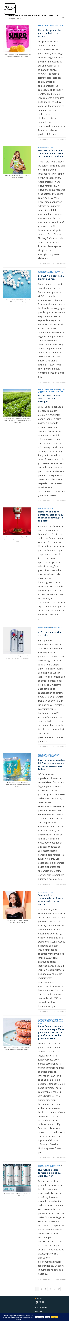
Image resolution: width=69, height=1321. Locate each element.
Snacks (45, 27)
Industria (56, 271)
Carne (56, 390)
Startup (51, 27)
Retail (61, 25)
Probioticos (57, 755)
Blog (39, 147)
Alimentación (42, 271)
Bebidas (47, 25)
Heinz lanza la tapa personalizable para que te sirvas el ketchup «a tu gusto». (51, 516)
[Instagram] (40, 1302)
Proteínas (50, 272)
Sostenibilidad (58, 1022)
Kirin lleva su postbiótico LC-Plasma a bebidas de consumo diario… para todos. (51, 764)
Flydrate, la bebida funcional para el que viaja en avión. (50, 1172)
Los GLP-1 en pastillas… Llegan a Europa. (51, 277)
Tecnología (48, 629)
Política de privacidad (41, 1307)
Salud (40, 27)
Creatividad (47, 1165)
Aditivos (40, 25)
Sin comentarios (45, 139)
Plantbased (51, 391)
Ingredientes (54, 25)
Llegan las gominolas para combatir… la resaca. (49, 33)
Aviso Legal (38, 1311)
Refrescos (54, 627)
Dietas (50, 271)
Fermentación (57, 1019)
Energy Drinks (48, 754)
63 (59, 1289)
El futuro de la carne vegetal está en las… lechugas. (49, 398)
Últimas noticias (47, 147)
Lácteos (49, 755)
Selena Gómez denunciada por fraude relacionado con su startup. (50, 900)
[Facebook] (37, 1302)
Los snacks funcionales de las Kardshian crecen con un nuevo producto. (51, 153)
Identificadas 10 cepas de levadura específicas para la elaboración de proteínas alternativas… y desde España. (51, 1032)
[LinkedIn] (43, 1302)
